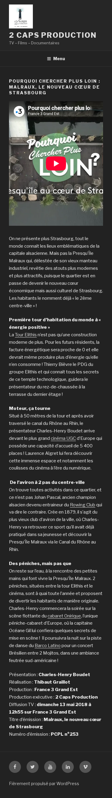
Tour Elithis (26, 334)
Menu (59, 58)
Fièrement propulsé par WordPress (44, 783)
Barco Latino (48, 645)
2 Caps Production (53, 35)
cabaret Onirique (64, 616)
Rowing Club (82, 505)
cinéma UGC (63, 438)
